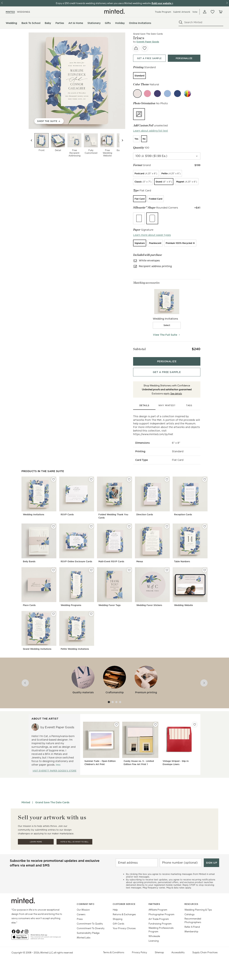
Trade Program (163, 12)
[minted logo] (114, 11)
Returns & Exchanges (124, 914)
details (144, 405)
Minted (25, 802)
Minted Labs (83, 937)
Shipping (117, 919)
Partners (154, 904)
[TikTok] (22, 931)
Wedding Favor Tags (109, 605)
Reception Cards (183, 514)
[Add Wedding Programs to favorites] (91, 570)
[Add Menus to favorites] (167, 526)
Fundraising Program (160, 923)
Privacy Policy (139, 952)
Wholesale (154, 936)
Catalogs (189, 914)
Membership (191, 931)
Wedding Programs (71, 605)
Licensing (153, 940)
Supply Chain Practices (205, 952)
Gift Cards (118, 923)
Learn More (36, 842)
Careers (81, 914)
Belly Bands (29, 561)
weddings (23, 12)
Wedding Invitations (33, 514)
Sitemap (159, 952)
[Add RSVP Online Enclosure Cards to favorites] (91, 526)
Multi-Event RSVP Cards (111, 561)
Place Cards (29, 605)
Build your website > (162, 3)
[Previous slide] (31, 140)
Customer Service (124, 904)
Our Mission (83, 909)
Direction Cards (144, 514)
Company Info (85, 904)
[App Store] (19, 938)
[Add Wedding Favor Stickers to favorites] (167, 570)
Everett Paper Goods (148, 41)
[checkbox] (167, 325)
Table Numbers (182, 561)
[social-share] (136, 48)
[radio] (139, 75)
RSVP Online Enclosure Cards (76, 561)
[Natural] (137, 93)
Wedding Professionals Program (161, 929)
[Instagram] (26, 931)
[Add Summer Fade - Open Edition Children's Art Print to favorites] (116, 724)
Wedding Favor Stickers (149, 605)
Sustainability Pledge (88, 933)
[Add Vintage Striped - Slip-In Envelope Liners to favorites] (195, 724)
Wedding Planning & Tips (198, 909)
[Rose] (147, 93)
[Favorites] (212, 12)
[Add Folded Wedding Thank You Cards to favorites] (129, 479)
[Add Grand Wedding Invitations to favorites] (53, 614)
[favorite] (144, 48)
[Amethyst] (157, 93)
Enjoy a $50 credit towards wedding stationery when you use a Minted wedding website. (103, 3)
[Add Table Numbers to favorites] (205, 526)
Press (80, 919)
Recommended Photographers (192, 920)
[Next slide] (122, 140)
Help (115, 909)
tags (189, 405)
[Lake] (167, 93)
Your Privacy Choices (124, 928)
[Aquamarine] (177, 93)
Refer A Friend (192, 926)
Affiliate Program (157, 909)
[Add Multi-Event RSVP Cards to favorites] (129, 526)
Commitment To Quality (90, 923)
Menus (139, 561)
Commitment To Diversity (90, 928)
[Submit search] (181, 22)
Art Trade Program (158, 919)
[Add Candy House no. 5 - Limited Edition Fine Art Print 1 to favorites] (155, 724)
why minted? (166, 405)
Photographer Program (161, 914)
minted (10, 12)
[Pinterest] (18, 931)
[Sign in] (205, 12)
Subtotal (139, 349)
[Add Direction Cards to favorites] (167, 479)
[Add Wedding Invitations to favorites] (53, 479)
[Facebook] (13, 931)
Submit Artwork (181, 12)
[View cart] (220, 12)
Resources (191, 904)
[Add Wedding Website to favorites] (205, 570)
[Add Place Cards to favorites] (53, 570)
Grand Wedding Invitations (37, 649)
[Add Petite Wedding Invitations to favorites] (91, 614)
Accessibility (178, 952)
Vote (194, 12)
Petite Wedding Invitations (75, 649)
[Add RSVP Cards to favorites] (91, 479)
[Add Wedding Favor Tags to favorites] (129, 570)
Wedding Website (183, 605)
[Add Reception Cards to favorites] (205, 479)
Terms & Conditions (113, 952)
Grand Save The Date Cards (148, 33)
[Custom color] (187, 93)
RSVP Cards (67, 514)
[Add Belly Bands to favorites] (53, 526)
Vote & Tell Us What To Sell (74, 842)
